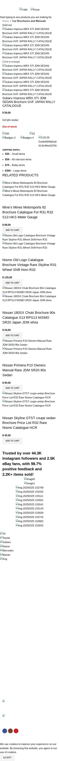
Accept (7, 757)
